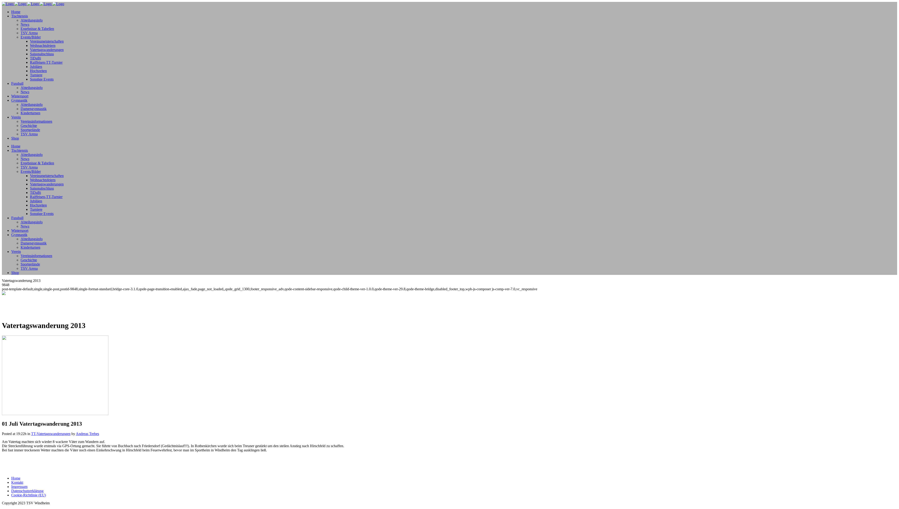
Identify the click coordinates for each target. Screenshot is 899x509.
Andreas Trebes (87, 434)
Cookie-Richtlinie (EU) (28, 495)
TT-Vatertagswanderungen (50, 434)
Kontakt (17, 482)
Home (15, 478)
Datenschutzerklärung (27, 491)
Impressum (19, 487)
